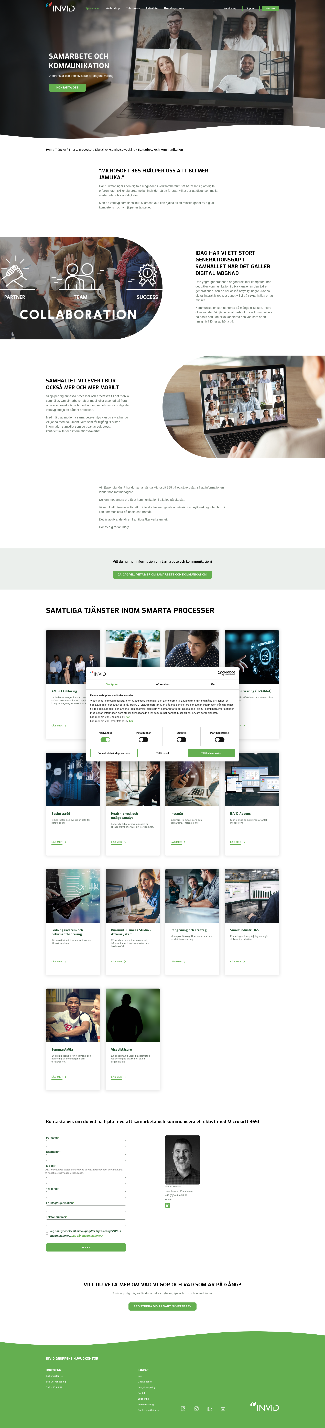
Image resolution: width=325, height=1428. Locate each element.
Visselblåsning (146, 1404)
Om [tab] (213, 684)
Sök (140, 1376)
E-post (168, 1199)
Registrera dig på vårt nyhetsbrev (162, 1306)
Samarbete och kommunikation (160, 149)
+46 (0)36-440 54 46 (176, 1195)
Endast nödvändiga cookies (114, 753)
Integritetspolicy (146, 1387)
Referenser (133, 8)
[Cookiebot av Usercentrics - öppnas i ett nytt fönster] (220, 673)
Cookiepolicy (145, 1381)
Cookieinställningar (148, 1410)
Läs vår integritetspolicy (86, 1235)
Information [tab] (162, 684)
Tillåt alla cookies (211, 753)
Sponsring (143, 1398)
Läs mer (56, 725)
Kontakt (270, 8)
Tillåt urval (162, 753)
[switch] (143, 739)
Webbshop (113, 8)
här (128, 716)
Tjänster (90, 8)
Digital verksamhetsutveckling (115, 149)
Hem (49, 149)
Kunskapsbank (174, 8)
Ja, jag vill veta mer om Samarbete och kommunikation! (162, 574)
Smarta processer (81, 149)
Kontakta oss (67, 87)
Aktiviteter (152, 8)
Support (251, 8)
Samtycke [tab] (112, 684)
